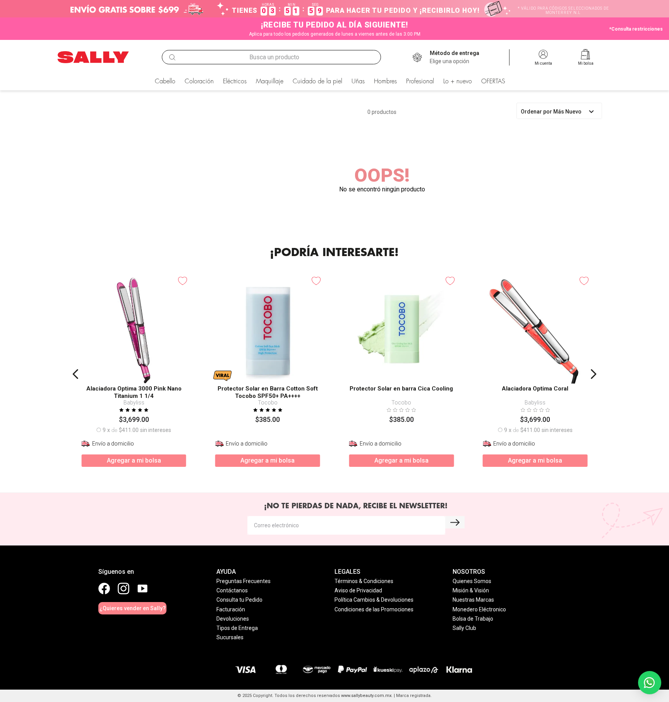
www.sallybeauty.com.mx (366, 695)
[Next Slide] (593, 374)
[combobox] (271, 57)
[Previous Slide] (76, 374)
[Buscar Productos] (172, 57)
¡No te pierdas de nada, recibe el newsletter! (356, 505)
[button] (454, 57)
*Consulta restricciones (636, 29)
